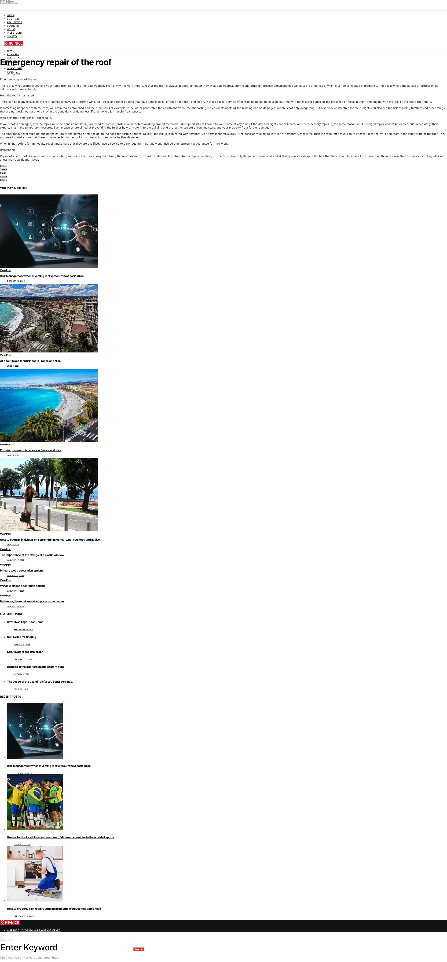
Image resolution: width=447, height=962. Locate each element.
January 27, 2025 (15, 560)
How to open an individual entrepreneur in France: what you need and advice (50, 539)
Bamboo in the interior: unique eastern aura (35, 666)
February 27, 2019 (23, 659)
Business (13, 18)
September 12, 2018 (23, 629)
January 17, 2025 (15, 575)
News (10, 15)
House (11, 29)
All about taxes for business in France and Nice (30, 361)
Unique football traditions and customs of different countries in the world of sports (60, 837)
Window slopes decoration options (22, 586)
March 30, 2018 (21, 674)
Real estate (14, 22)
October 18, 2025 (16, 281)
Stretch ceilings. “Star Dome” (26, 622)
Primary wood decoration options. (22, 570)
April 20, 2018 (21, 689)
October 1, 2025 (22, 845)
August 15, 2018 (22, 644)
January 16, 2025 (15, 591)
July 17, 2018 (13, 74)
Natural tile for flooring (21, 637)
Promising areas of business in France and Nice (30, 450)
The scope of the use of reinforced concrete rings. (40, 681)
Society (12, 36)
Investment (14, 32)
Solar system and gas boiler (25, 651)
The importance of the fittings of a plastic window (32, 555)
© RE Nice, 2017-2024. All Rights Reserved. (34, 930)
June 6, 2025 (13, 366)
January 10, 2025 (15, 606)
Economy (13, 25)
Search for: (6, 940)
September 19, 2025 (24, 916)
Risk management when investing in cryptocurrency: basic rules (42, 276)
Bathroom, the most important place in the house (32, 601)
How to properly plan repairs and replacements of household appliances (54, 908)
